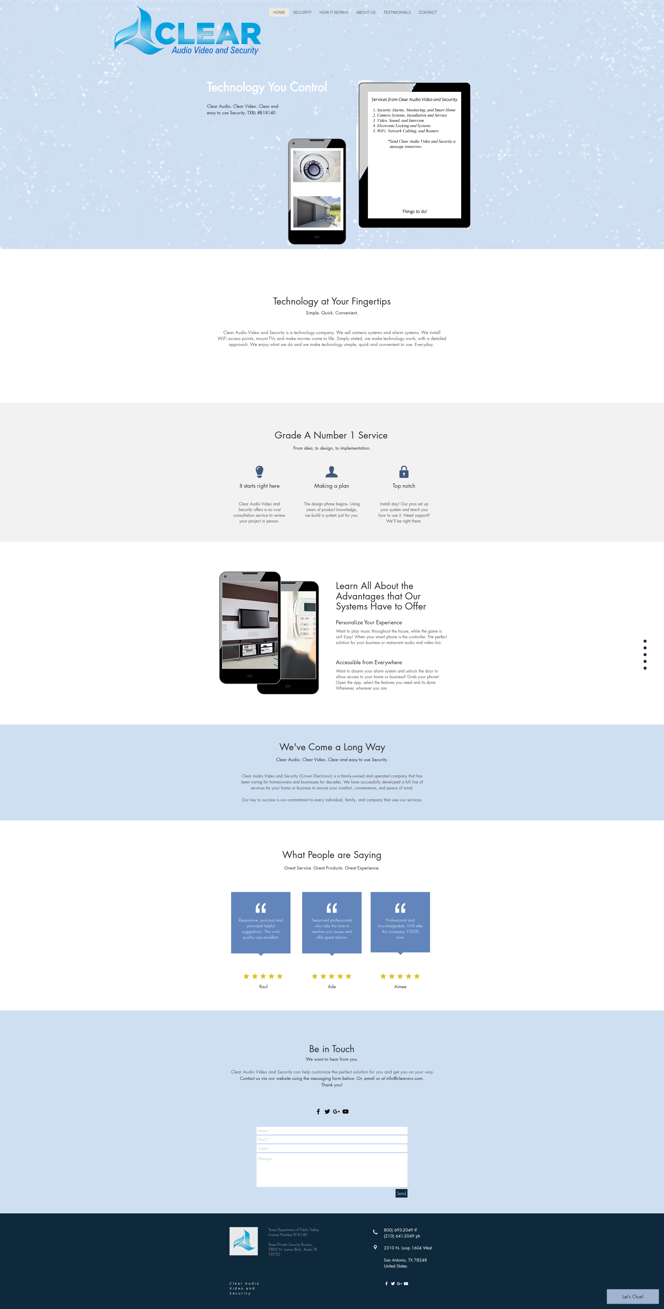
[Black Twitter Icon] (327, 1111)
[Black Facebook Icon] (318, 1111)
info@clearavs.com (404, 1078)
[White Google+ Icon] (399, 1283)
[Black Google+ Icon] (336, 1111)
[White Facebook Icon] (386, 1283)
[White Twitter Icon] (393, 1283)
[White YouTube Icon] (406, 1283)
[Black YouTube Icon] (345, 1111)
